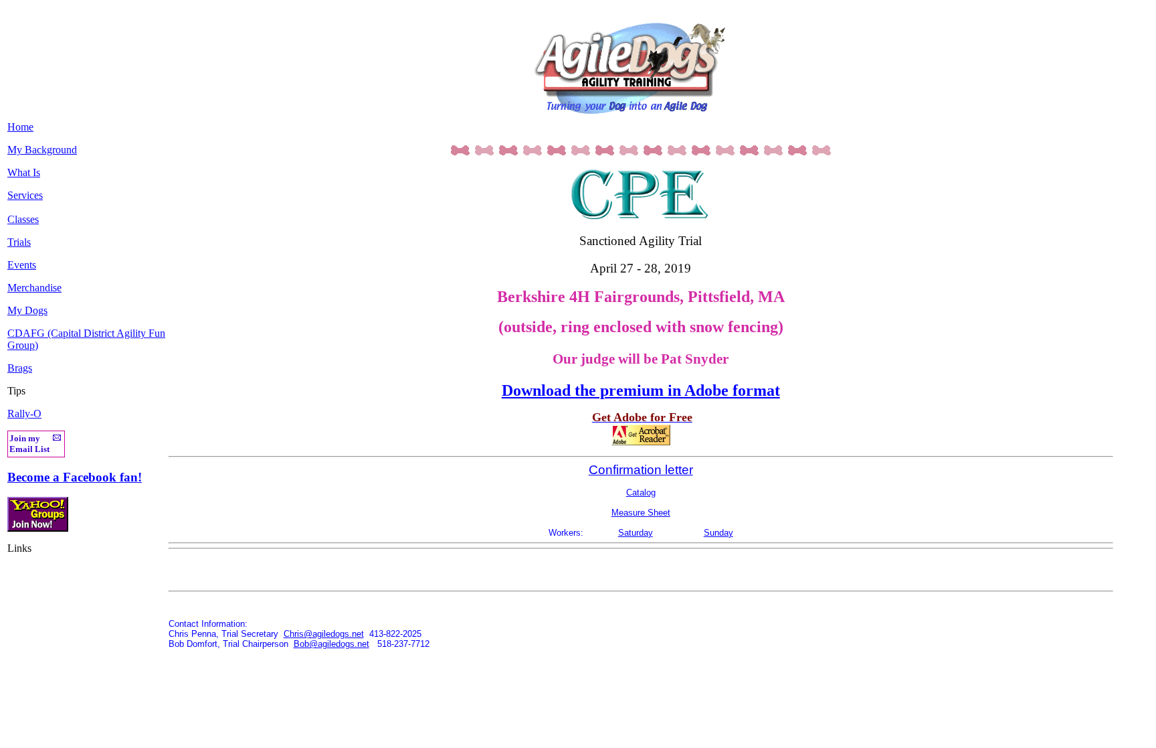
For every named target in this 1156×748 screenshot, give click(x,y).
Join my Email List (29, 443)
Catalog (641, 493)
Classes (23, 219)
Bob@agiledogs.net (331, 644)
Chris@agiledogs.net (324, 634)
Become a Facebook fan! (74, 477)
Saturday (635, 533)
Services (25, 195)
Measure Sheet (640, 513)
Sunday (718, 533)
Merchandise (34, 287)
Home (20, 127)
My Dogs (27, 310)
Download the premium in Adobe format (641, 390)
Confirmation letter (641, 470)
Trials (19, 242)
